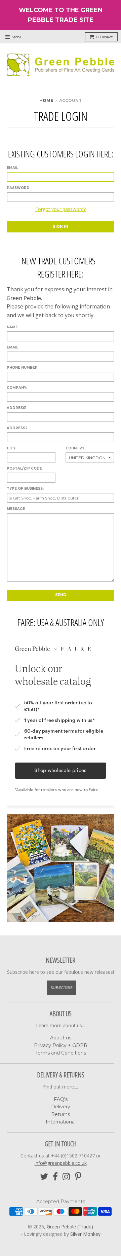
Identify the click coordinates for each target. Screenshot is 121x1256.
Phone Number (22, 367)
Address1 (16, 408)
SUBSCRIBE (61, 987)
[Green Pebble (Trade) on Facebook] (55, 1177)
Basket (104, 36)
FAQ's (61, 1099)
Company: (17, 387)
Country (75, 448)
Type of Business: (25, 488)
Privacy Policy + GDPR (60, 1045)
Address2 (17, 428)
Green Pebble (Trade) (70, 1226)
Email (12, 167)
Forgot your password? (60, 209)
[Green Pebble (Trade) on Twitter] (44, 1177)
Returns (60, 1114)
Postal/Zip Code (24, 468)
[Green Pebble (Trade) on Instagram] (66, 1177)
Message (16, 509)
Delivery (60, 1107)
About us (60, 1038)
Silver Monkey (85, 1234)
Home (46, 100)
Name (12, 327)
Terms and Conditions (60, 1053)
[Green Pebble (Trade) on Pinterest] (78, 1177)
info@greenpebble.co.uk (61, 1163)
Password (18, 188)
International (61, 1122)
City (11, 448)
